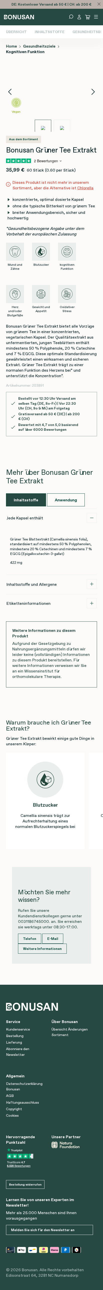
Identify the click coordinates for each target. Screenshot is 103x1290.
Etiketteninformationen (28, 603)
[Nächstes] (93, 91)
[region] (51, 97)
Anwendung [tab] (66, 500)
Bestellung (15, 1035)
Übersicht (16, 31)
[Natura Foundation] (72, 1144)
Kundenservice (18, 1029)
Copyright (14, 1108)
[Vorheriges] (10, 91)
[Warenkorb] (87, 17)
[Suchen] (71, 17)
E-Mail (52, 938)
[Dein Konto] (79, 17)
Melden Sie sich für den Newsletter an (42, 1229)
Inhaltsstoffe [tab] (26, 500)
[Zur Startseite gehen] (19, 16)
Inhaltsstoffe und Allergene (31, 584)
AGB (10, 1095)
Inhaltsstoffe (49, 31)
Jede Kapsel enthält (24, 518)
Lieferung (14, 1042)
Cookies (12, 1115)
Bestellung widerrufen (25, 1185)
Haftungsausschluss (22, 1102)
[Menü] (96, 17)
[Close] (99, 4)
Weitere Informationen (42, 948)
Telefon (29, 938)
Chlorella (85, 188)
